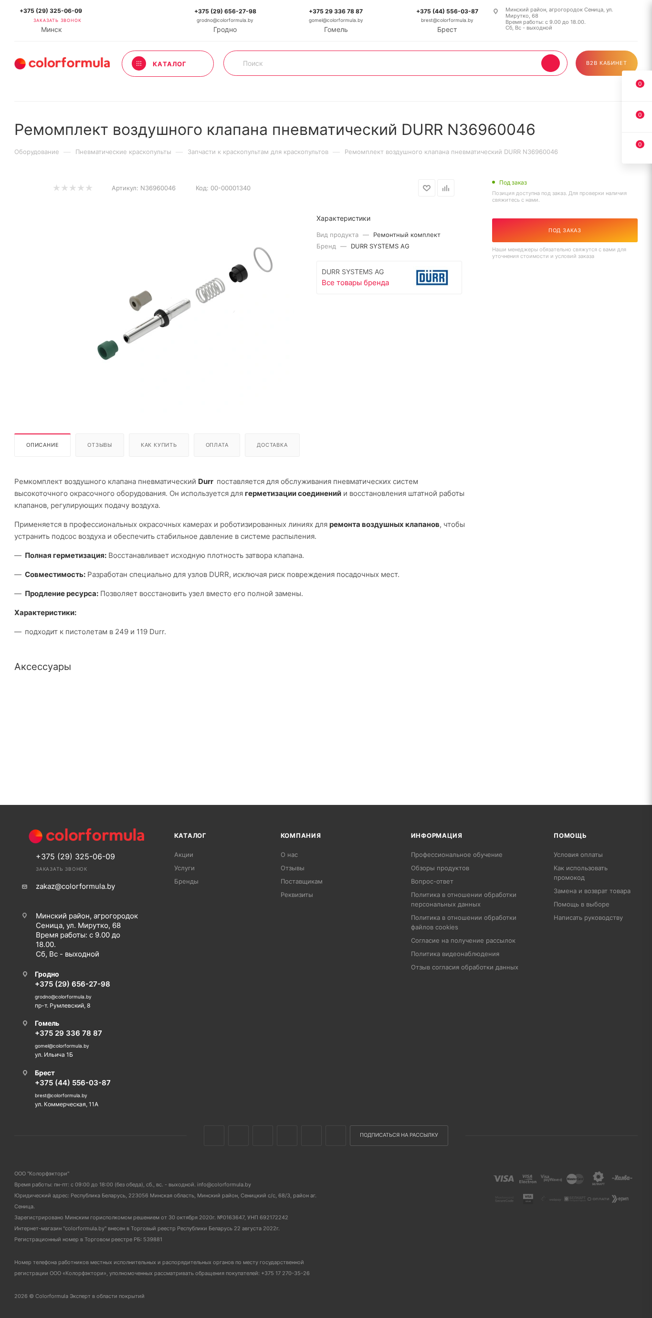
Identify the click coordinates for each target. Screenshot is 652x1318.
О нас (289, 854)
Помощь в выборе (582, 904)
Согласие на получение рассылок (463, 940)
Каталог (190, 835)
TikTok (336, 1135)
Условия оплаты (578, 854)
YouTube (311, 1135)
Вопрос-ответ (432, 881)
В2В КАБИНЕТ (606, 63)
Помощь (570, 835)
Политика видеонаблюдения (455, 954)
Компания (301, 835)
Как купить (159, 445)
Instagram (262, 1135)
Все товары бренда (355, 282)
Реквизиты (297, 894)
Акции (183, 854)
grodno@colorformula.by (225, 20)
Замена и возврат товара (592, 891)
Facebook (238, 1135)
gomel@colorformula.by (336, 20)
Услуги (184, 868)
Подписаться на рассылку (399, 1135)
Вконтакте (214, 1135)
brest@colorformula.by (447, 20)
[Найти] (550, 63)
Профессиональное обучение (457, 854)
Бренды (186, 881)
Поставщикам (302, 881)
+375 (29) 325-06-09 (51, 10)
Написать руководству (588, 917)
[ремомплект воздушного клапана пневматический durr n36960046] (186, 306)
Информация (437, 835)
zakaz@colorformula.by (75, 886)
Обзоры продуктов (440, 868)
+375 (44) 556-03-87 (447, 11)
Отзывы (99, 445)
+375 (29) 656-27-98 (225, 11)
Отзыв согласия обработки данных (464, 967)
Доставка (272, 445)
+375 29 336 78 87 (336, 11)
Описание (42, 445)
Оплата (217, 445)
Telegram (287, 1135)
